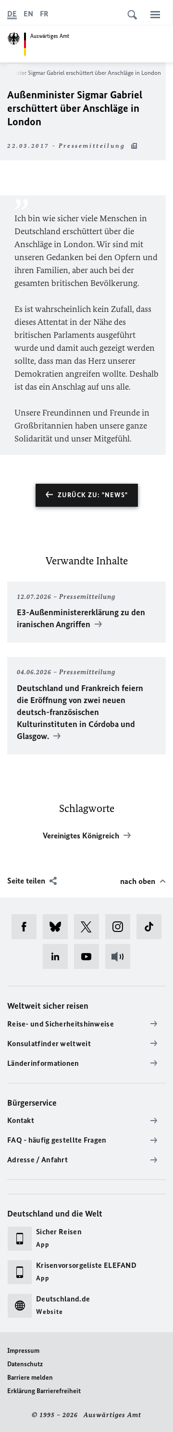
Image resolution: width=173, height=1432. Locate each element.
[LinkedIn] (58, 956)
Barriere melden (30, 1377)
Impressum (23, 1351)
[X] (89, 926)
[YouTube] (89, 956)
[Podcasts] (120, 956)
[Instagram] (120, 926)
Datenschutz (25, 1364)
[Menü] (155, 14)
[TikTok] (152, 926)
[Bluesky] (58, 926)
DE (12, 13)
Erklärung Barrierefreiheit (44, 1391)
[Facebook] (27, 926)
